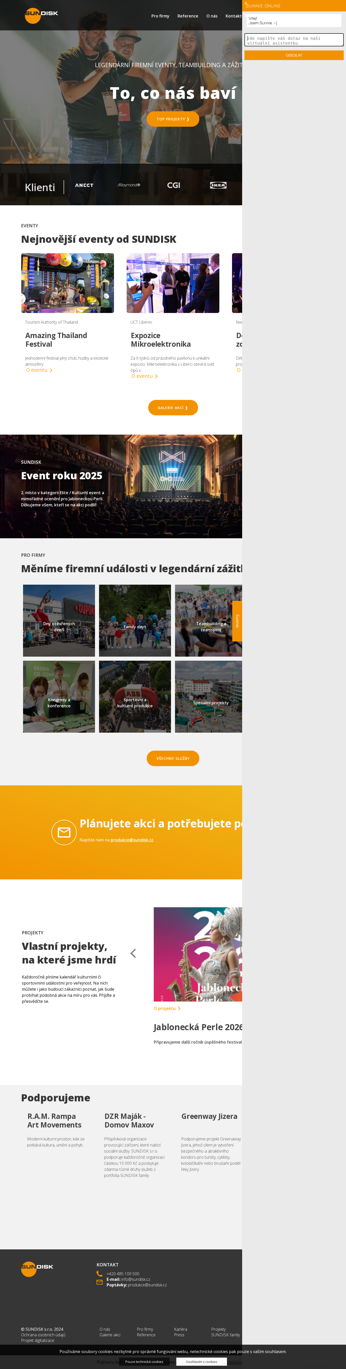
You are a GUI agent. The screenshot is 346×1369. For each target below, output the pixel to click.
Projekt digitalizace (37, 1340)
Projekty (218, 1329)
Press (179, 1335)
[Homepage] (41, 16)
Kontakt (234, 16)
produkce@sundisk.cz (132, 840)
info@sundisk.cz (135, 1279)
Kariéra (180, 1329)
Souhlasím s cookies (201, 1361)
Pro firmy (160, 16)
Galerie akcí (110, 1335)
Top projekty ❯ (173, 119)
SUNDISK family (225, 1335)
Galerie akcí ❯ (173, 407)
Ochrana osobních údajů (43, 1335)
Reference (188, 16)
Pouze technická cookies (144, 1361)
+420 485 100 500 (123, 1273)
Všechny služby (173, 758)
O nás (212, 16)
